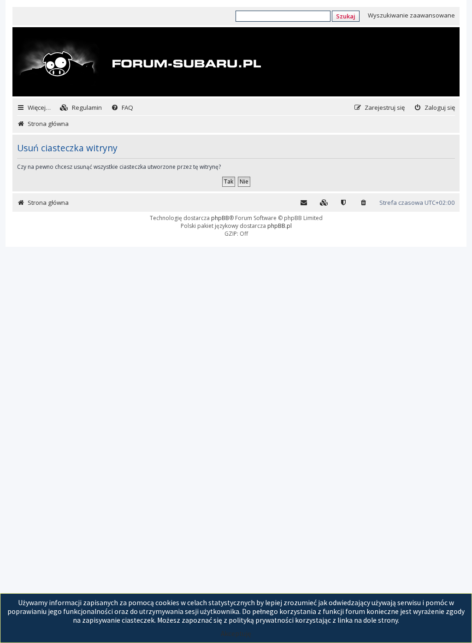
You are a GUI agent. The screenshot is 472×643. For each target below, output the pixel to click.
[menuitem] (81, 107)
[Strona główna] (138, 63)
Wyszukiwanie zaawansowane (411, 15)
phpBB (220, 218)
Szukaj (345, 16)
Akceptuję (236, 633)
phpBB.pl (279, 226)
